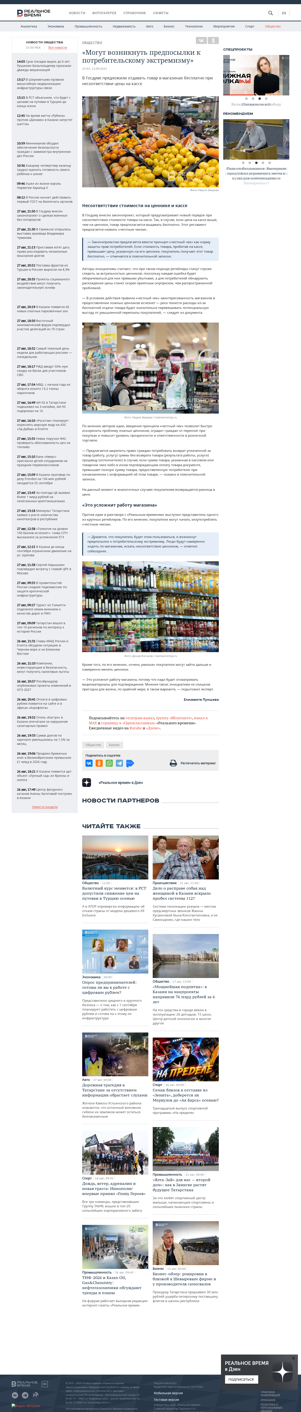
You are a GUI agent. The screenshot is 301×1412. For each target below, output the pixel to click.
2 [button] (253, 99)
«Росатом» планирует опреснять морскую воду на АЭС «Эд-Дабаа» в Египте (43, 424)
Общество (273, 26)
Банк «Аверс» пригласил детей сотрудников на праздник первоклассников (42, 460)
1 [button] (246, 99)
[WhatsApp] (109, 763)
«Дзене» (153, 728)
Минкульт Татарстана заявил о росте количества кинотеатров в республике (43, 515)
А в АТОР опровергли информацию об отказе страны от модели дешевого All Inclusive (114, 901)
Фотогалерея (104, 13)
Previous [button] (226, 75)
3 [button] (259, 99)
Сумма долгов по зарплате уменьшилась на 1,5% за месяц (43, 739)
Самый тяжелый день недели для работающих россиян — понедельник (44, 352)
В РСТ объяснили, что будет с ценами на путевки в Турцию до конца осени (44, 101)
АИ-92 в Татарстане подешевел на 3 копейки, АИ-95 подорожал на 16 (41, 406)
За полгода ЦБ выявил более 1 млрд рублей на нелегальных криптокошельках (43, 497)
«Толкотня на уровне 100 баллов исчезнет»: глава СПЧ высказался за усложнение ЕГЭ (42, 533)
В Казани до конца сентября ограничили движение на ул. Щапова (44, 551)
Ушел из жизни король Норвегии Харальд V (39, 185)
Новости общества (44, 42)
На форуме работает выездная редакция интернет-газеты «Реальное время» (114, 1291)
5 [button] (269, 163)
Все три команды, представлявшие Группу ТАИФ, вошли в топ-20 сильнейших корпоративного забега (114, 1197)
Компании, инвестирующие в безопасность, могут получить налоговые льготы (43, 667)
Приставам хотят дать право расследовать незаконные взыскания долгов (43, 251)
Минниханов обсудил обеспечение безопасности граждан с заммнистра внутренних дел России (44, 149)
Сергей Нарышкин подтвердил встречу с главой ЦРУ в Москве (44, 569)
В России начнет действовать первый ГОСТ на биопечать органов (44, 199)
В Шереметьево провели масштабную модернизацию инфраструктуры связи (40, 83)
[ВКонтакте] (201, 40)
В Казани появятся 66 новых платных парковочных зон (43, 309)
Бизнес (169, 26)
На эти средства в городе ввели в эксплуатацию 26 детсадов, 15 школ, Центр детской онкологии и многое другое (184, 1004)
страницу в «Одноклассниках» (128, 723)
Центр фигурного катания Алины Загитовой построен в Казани (44, 793)
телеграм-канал (140, 717)
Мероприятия (224, 26)
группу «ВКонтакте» (174, 717)
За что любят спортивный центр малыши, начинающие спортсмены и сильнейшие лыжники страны (183, 1193)
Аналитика (29, 26)
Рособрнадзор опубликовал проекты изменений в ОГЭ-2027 (44, 685)
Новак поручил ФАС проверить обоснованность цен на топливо (43, 442)
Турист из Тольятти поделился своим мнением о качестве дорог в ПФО (41, 609)
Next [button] (286, 75)
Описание (268, 1400)
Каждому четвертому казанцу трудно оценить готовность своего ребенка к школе (44, 169)
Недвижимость (124, 26)
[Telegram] (119, 763)
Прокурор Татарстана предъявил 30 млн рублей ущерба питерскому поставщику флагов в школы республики (185, 1287)
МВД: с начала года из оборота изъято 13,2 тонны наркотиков (43, 388)
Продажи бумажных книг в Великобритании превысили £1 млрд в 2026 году (44, 757)
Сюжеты (161, 13)
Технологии (194, 26)
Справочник (134, 13)
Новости (77, 13)
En (284, 13)
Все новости (57, 47)
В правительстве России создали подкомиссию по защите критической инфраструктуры (42, 589)
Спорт (250, 26)
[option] (256, 75)
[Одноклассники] (213, 40)
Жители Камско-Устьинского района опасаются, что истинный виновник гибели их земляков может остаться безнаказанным (114, 1100)
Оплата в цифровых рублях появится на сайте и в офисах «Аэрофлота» (42, 703)
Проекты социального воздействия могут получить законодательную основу (43, 283)
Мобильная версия (168, 1393)
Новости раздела (45, 807)
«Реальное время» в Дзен (121, 782)
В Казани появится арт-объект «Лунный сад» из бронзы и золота (44, 775)
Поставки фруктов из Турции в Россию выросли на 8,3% (43, 267)
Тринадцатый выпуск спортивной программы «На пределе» (186, 1101)
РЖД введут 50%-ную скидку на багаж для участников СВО (42, 370)
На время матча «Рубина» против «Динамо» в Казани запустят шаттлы (44, 119)
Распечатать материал (198, 763)
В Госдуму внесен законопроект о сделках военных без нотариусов (42, 215)
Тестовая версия (166, 1399)
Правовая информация (270, 1394)
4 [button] (266, 99)
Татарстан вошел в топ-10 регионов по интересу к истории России (41, 627)
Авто (149, 26)
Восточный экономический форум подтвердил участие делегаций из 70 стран (43, 325)
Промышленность (88, 26)
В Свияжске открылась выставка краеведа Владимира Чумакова (44, 233)
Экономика (56, 26)
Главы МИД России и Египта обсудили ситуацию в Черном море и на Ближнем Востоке (42, 647)
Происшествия (165, 883)
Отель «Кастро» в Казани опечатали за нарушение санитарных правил (42, 721)
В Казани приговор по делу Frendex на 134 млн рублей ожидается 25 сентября (43, 478)
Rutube (136, 728)
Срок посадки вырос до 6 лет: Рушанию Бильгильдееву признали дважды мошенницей (44, 65)
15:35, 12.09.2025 (94, 69)
